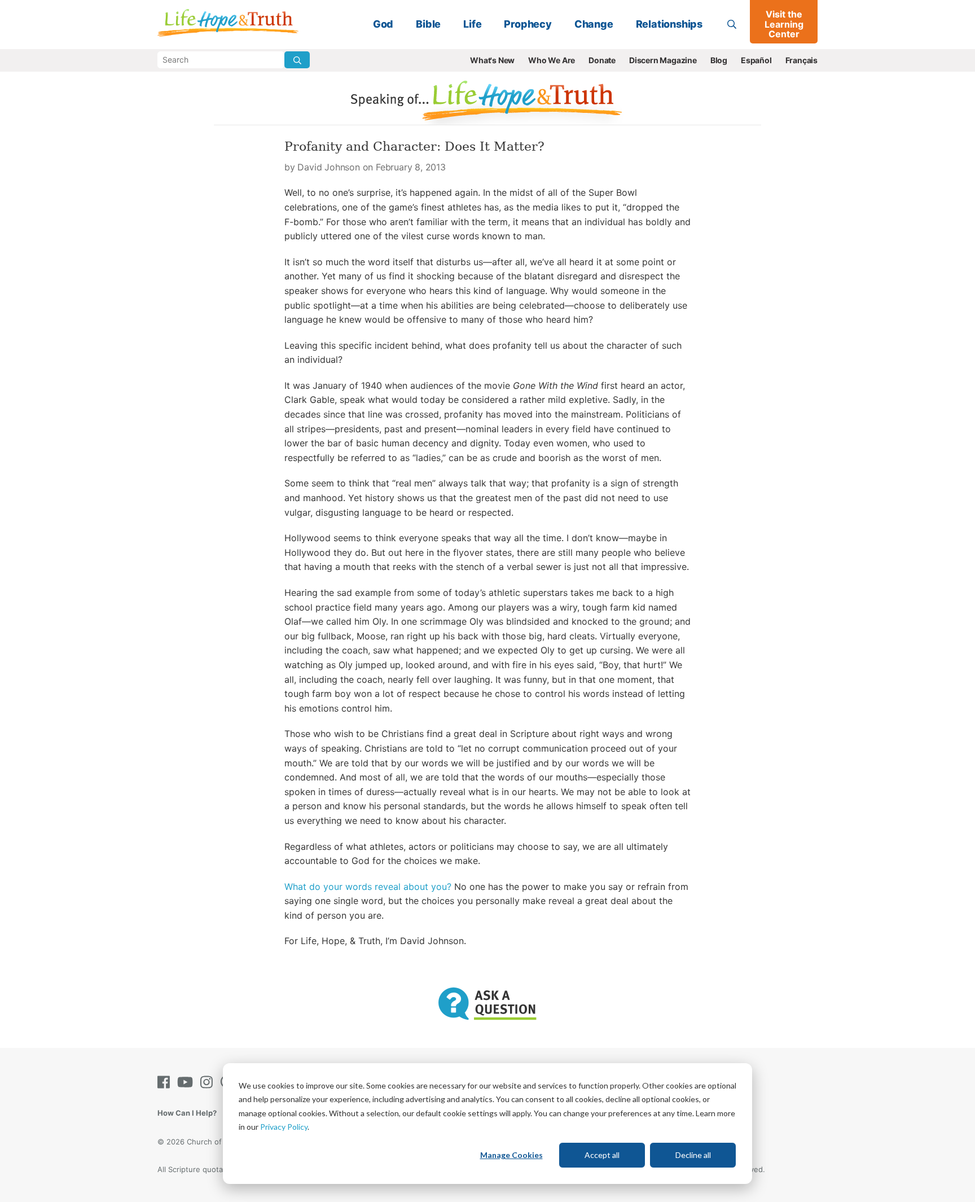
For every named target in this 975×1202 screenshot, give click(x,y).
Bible (428, 24)
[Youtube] (187, 1082)
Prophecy (527, 24)
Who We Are (551, 60)
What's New (492, 60)
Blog (718, 60)
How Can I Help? (187, 1112)
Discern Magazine (663, 60)
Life (472, 24)
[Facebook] (165, 1082)
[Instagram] (208, 1082)
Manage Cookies (511, 1155)
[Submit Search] (297, 59)
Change (593, 24)
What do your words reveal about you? (367, 886)
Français (801, 60)
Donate (602, 60)
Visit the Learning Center (784, 24)
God (383, 24)
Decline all (693, 1155)
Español (756, 60)
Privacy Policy (284, 1126)
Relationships (669, 24)
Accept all (602, 1155)
